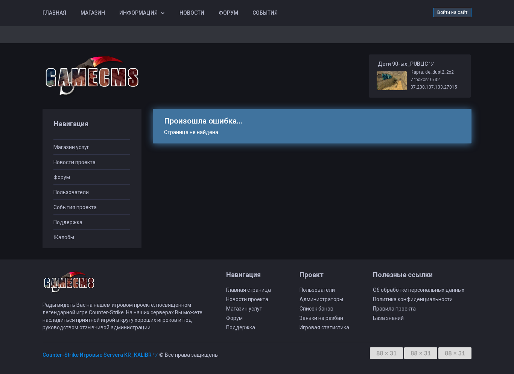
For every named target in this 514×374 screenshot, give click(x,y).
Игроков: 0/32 (425, 79)
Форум (228, 13)
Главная (54, 13)
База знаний (388, 318)
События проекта (75, 207)
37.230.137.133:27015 (434, 87)
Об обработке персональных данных (418, 290)
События (265, 13)
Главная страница (248, 290)
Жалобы (63, 237)
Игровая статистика (324, 327)
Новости (191, 13)
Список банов (316, 309)
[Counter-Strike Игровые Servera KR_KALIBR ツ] (92, 76)
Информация (138, 13)
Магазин (93, 13)
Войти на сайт (452, 12)
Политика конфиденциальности (413, 299)
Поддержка (67, 222)
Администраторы (321, 299)
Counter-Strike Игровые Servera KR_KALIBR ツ (100, 355)
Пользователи (71, 192)
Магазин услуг (71, 147)
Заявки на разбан (321, 318)
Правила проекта (394, 309)
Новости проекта (74, 162)
